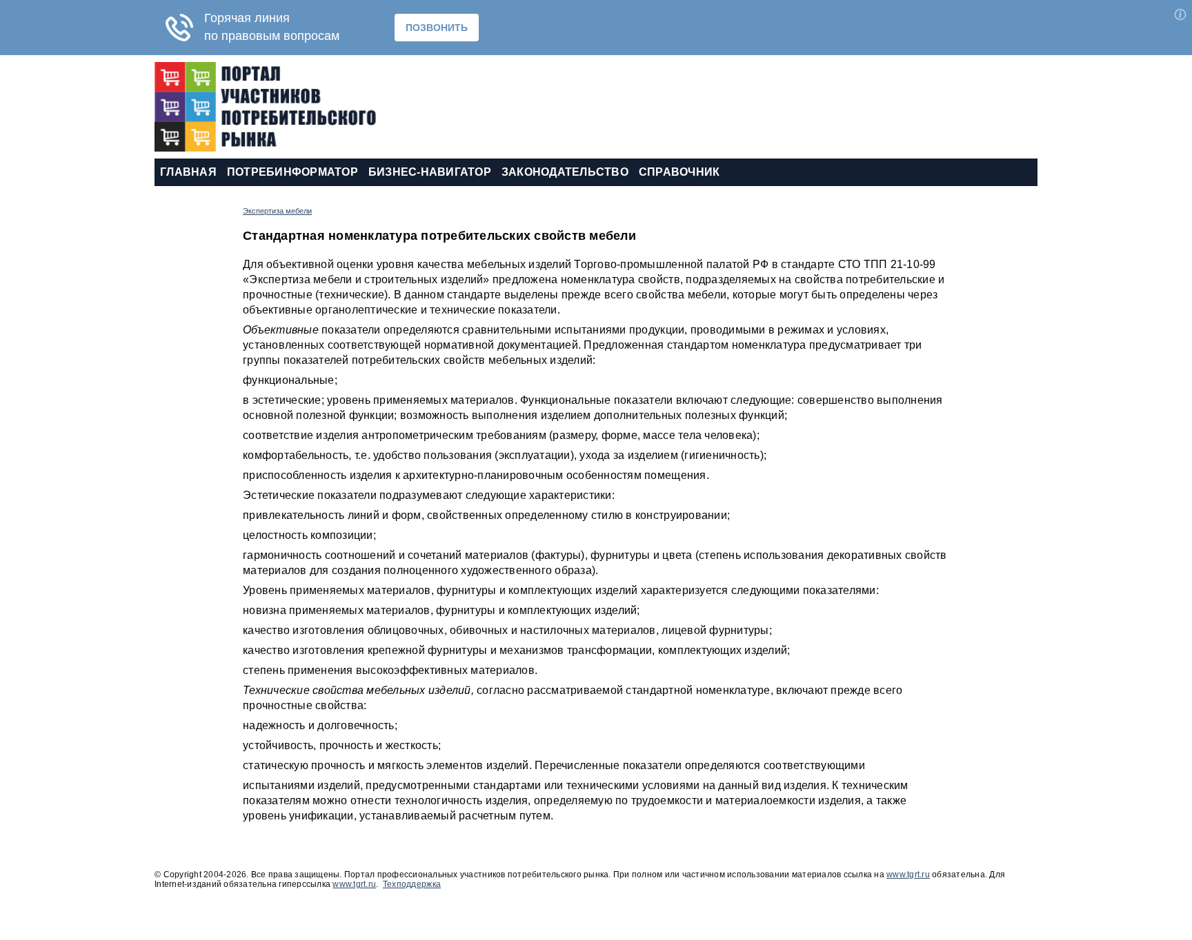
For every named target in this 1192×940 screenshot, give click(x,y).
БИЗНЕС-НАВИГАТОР (429, 172)
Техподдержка (412, 884)
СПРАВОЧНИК (679, 172)
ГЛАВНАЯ (188, 172)
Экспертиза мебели (277, 211)
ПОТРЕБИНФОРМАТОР (292, 172)
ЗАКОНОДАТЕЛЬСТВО (564, 172)
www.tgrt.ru (908, 874)
